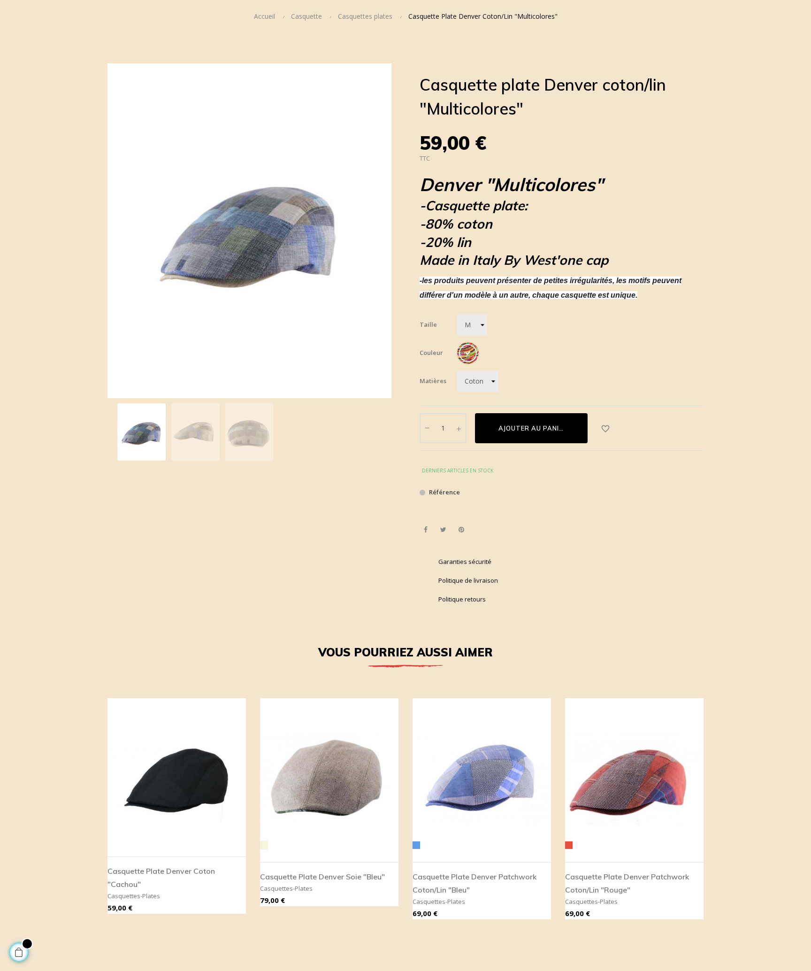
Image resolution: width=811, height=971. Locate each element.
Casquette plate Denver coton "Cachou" (161, 877)
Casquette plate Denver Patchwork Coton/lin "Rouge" (627, 883)
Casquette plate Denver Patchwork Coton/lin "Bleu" (474, 883)
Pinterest (461, 530)
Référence (444, 492)
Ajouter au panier (532, 428)
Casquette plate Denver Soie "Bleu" (322, 876)
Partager (425, 530)
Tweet (443, 530)
